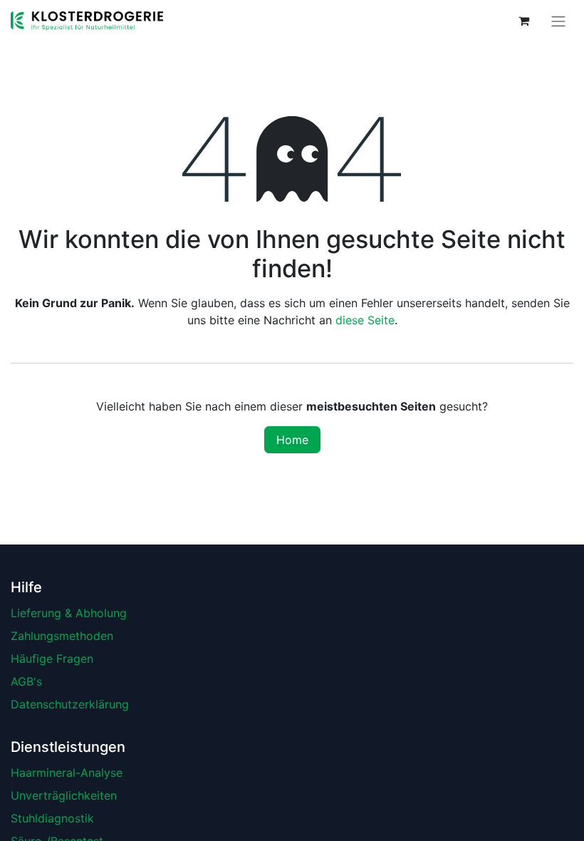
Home (292, 440)
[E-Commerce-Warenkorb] (523, 20)
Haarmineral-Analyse (66, 772)
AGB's (26, 681)
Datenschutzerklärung (70, 704)
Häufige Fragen (52, 658)
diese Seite (365, 320)
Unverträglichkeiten (64, 795)
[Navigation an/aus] (558, 21)
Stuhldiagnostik (52, 818)
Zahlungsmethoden (62, 636)
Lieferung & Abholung (69, 613)
